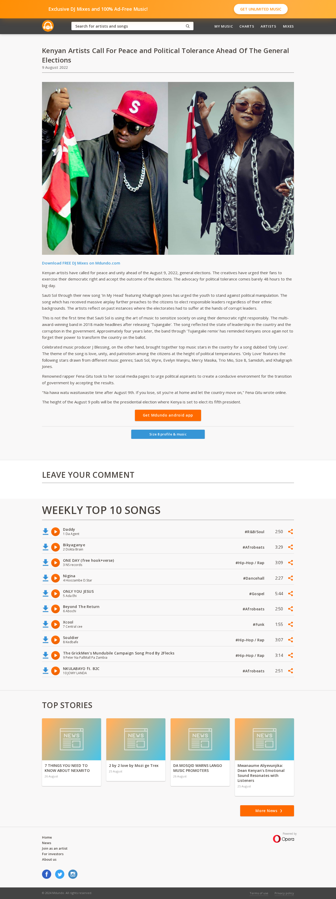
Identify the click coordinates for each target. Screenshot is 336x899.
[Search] (188, 26)
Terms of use (259, 893)
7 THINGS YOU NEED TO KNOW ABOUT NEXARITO (67, 768)
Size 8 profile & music (168, 434)
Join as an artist (54, 848)
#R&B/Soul (255, 531)
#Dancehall (254, 578)
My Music (223, 26)
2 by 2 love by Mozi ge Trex (134, 765)
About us (49, 859)
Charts (246, 26)
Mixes (288, 26)
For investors (53, 853)
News (46, 842)
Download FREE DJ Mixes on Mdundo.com (81, 263)
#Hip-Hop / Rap (250, 562)
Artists (268, 26)
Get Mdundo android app (168, 415)
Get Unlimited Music (260, 9)
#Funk (259, 624)
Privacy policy (284, 893)
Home (47, 837)
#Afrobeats (254, 547)
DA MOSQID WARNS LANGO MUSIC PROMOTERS (197, 768)
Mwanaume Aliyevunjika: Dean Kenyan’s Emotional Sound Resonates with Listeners (261, 773)
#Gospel (257, 593)
